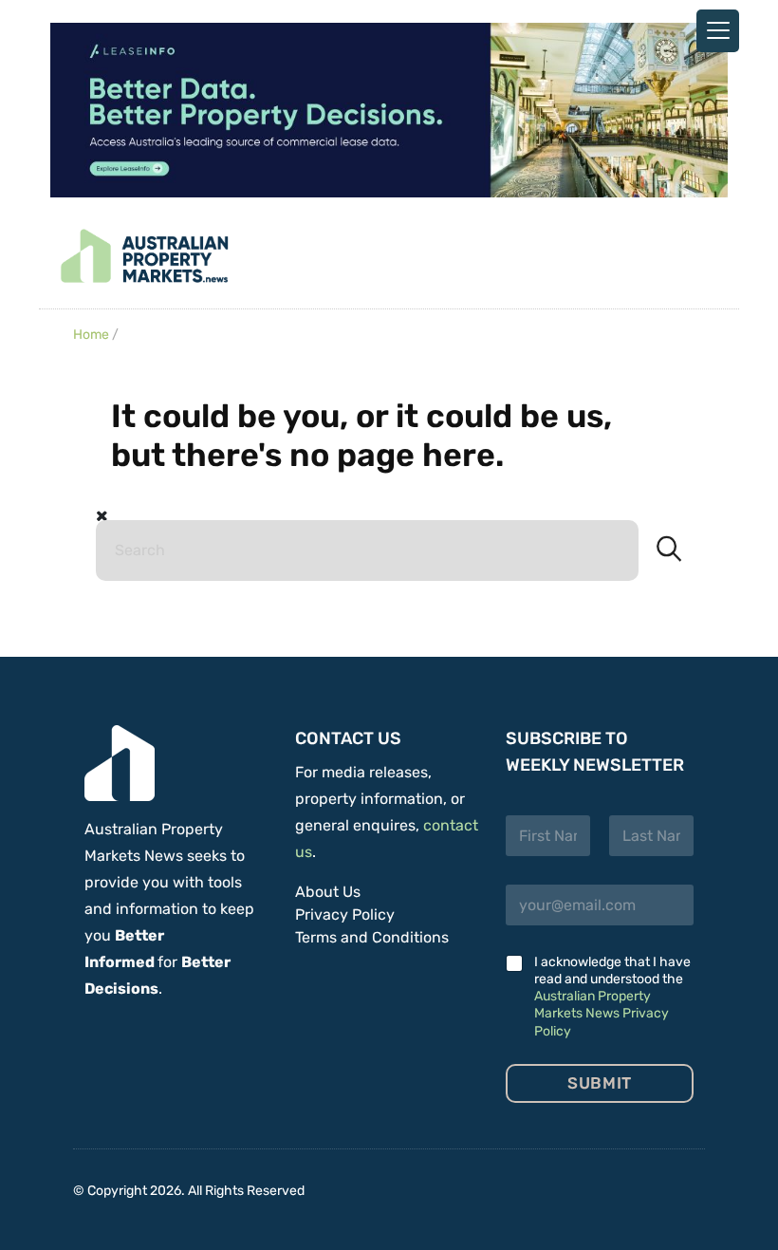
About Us (328, 892)
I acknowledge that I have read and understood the (612, 996)
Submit (599, 1082)
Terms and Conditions (372, 937)
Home (91, 334)
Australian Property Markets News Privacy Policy (601, 1013)
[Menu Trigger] (717, 30)
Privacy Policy (345, 914)
